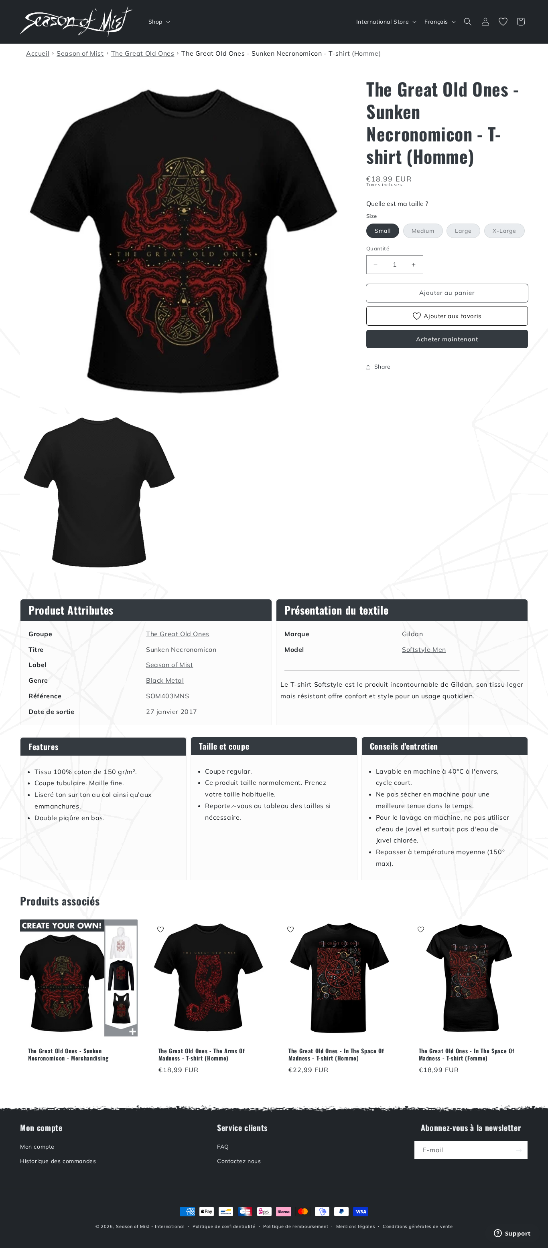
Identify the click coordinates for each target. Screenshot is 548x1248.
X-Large (509, 232)
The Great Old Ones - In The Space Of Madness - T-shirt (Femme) (467, 1055)
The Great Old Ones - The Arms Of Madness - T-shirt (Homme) (201, 1055)
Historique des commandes (58, 1161)
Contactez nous (239, 1161)
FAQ (223, 1147)
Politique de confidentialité (224, 1226)
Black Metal (165, 680)
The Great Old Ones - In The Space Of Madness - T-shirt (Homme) (336, 1055)
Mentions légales (355, 1226)
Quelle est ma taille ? (397, 204)
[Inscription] (519, 1150)
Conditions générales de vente (418, 1226)
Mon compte (37, 1147)
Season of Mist (169, 665)
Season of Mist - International (150, 1226)
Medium (427, 232)
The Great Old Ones (177, 634)
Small (383, 231)
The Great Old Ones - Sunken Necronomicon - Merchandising (68, 1055)
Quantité (377, 249)
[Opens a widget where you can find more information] (512, 1234)
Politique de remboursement (295, 1226)
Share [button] (382, 367)
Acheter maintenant (447, 339)
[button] (158, 21)
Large (467, 232)
